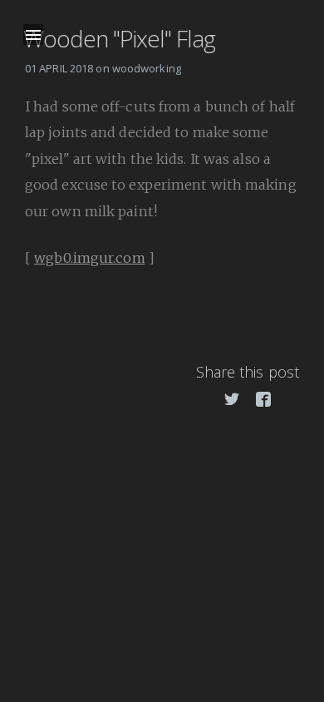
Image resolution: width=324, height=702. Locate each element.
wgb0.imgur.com (89, 258)
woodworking (146, 68)
